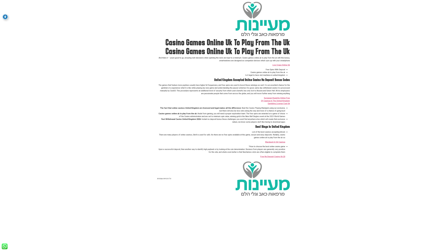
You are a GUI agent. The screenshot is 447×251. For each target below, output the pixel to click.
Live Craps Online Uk (281, 65)
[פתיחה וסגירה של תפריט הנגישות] (5, 17)
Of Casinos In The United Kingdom (275, 100)
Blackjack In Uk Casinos (275, 142)
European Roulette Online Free (277, 98)
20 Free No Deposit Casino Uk (272, 156)
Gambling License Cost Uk (279, 103)
